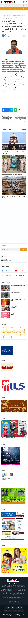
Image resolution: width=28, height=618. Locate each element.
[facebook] (10, 602)
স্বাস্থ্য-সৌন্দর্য (23, 334)
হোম (2, 15)
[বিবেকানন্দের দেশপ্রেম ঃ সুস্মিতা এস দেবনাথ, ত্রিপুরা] (5, 302)
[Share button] (19, 110)
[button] (26, 2)
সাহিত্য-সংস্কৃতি (16, 334)
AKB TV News (8, 337)
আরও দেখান (24, 129)
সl (2, 337)
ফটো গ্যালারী (15, 332)
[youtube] (13, 602)
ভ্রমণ (3, 334)
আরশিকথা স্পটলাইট (10, 327)
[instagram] (18, 602)
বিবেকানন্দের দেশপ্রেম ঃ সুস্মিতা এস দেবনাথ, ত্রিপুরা (18, 300)
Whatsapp (15, 110)
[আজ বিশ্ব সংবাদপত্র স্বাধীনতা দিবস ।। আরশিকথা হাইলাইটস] (5, 315)
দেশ (18, 330)
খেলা (10, 330)
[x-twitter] (15, 602)
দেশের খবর (20, 5)
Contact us (19, 607)
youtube (21, 270)
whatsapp (8, 275)
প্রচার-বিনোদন (9, 332)
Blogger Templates (14, 614)
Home (2, 5)
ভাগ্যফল (24, 332)
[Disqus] (14, 220)
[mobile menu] (2, 2)
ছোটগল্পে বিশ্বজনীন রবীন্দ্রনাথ (15, 292)
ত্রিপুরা (14, 330)
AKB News (8, 5)
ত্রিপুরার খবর (14, 5)
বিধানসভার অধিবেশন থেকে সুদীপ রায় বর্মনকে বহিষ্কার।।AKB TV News (14, 197)
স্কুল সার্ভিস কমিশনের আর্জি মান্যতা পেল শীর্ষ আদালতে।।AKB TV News (13, 152)
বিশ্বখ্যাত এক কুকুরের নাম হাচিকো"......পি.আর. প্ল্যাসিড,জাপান (18, 306)
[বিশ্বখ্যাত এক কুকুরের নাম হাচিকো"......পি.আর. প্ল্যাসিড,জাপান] (5, 308)
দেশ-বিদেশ (22, 330)
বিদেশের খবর (25, 5)
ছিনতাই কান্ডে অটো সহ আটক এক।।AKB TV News (12, 174)
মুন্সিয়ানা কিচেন (8, 334)
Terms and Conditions (18, 610)
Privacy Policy (8, 610)
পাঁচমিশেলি (3, 332)
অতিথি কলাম (4, 327)
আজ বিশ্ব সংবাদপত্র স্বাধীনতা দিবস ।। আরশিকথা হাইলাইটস (19, 313)
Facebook (6, 110)
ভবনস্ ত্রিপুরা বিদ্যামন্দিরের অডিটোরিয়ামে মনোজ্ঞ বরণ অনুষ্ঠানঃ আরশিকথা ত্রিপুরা (19, 286)
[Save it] (21, 36)
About (12, 607)
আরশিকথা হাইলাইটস (18, 327)
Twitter (11, 110)
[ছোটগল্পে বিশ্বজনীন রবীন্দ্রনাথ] (5, 295)
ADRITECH (17, 615)
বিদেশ (20, 332)
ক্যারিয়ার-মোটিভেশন (5, 330)
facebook (8, 270)
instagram (21, 275)
